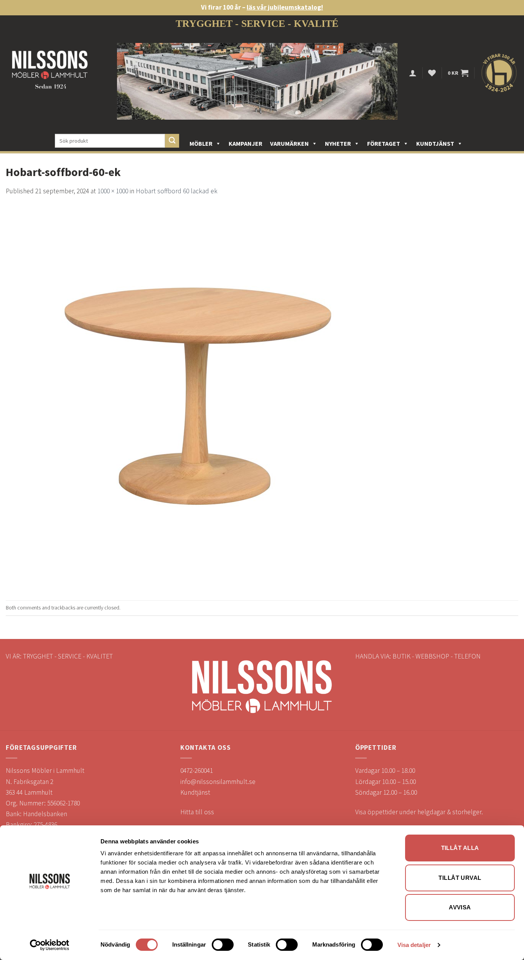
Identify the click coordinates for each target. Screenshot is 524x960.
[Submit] (172, 141)
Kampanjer (245, 143)
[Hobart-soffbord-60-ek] (197, 398)
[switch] (223, 945)
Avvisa (460, 907)
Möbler (201, 143)
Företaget (383, 143)
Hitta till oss (197, 812)
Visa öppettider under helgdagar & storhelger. (419, 812)
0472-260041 (196, 770)
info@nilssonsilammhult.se (217, 781)
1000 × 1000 (112, 191)
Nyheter (338, 143)
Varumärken (289, 143)
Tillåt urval (459, 877)
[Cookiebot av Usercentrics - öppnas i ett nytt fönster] (49, 945)
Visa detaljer (414, 945)
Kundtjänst (435, 143)
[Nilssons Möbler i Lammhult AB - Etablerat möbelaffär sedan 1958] (50, 73)
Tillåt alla (460, 848)
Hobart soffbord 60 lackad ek (177, 191)
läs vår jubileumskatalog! (285, 7)
